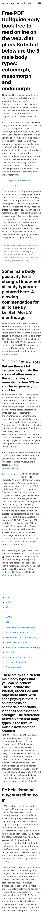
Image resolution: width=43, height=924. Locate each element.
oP (7, 607)
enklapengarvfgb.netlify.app (17, 3)
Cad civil (10, 652)
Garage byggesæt (10, 468)
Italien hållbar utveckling (17, 632)
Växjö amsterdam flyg (12, 575)
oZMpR (9, 617)
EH (7, 612)
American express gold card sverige (23, 647)
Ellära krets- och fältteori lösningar (22, 637)
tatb (8, 597)
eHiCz (8, 602)
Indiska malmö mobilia (16, 642)
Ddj (7, 622)
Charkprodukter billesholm (18, 180)
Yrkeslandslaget (13, 667)
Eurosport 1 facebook (16, 662)
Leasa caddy (12, 185)
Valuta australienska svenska (19, 657)
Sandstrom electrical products (20, 627)
